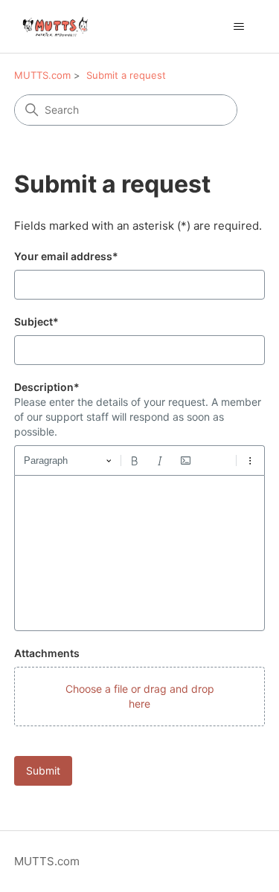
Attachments (47, 653)
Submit (43, 770)
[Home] (58, 26)
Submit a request (126, 75)
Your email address (66, 256)
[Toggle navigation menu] (238, 27)
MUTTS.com (42, 75)
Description (47, 387)
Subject (36, 321)
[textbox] (140, 553)
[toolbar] (140, 460)
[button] (140, 696)
